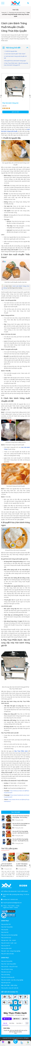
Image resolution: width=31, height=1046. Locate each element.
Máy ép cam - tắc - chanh (8, 940)
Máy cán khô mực (6, 937)
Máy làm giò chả (5, 982)
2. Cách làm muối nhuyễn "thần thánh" (15, 53)
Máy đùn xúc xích (6, 972)
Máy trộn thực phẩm (7, 927)
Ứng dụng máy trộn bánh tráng (17, 12)
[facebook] (15, 1014)
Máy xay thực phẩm (6, 961)
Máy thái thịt (4, 932)
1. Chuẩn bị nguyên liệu (10, 51)
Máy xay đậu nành (6, 948)
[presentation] (1, 95)
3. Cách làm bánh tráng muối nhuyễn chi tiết (15, 57)
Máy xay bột (4, 929)
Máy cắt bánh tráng (7, 969)
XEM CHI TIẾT (15, 112)
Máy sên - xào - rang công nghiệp (10, 951)
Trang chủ (4, 12)
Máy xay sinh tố (5, 945)
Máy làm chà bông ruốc (7, 977)
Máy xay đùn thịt (6, 924)
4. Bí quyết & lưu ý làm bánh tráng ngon (15, 60)
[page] (20, 885)
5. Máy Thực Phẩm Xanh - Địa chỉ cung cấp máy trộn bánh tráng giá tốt (16, 64)
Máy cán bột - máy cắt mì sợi (9, 966)
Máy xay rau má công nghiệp (9, 935)
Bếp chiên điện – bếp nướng (9, 985)
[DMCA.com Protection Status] (8, 911)
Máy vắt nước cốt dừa (7, 953)
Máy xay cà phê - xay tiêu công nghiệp (12, 980)
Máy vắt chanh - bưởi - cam (9, 943)
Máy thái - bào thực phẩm (8, 964)
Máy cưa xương (5, 974)
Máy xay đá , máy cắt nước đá (9, 988)
